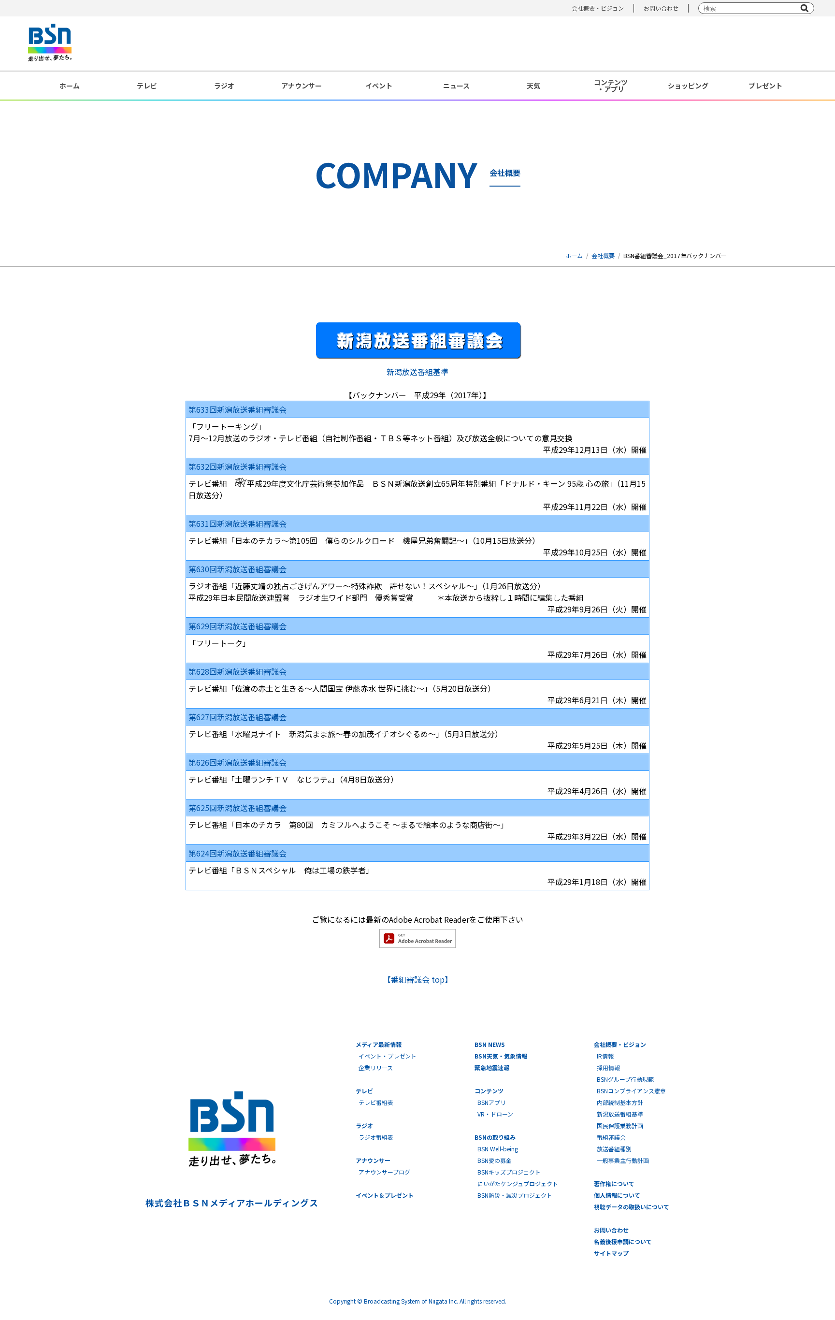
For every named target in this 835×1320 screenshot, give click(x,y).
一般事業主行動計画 (623, 1160)
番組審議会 (611, 1137)
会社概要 (603, 255)
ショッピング (688, 85)
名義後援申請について (623, 1241)
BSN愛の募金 (494, 1160)
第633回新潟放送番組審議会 (237, 409)
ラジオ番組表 (376, 1137)
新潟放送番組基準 (417, 371)
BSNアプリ (491, 1102)
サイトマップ (611, 1253)
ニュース (456, 85)
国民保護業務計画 (620, 1125)
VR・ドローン (495, 1114)
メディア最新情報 (379, 1044)
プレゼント (765, 85)
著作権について (614, 1183)
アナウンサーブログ (384, 1172)
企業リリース (376, 1067)
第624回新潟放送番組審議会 (237, 853)
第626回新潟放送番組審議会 (237, 762)
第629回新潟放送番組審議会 (237, 626)
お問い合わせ (661, 8)
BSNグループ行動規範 (625, 1079)
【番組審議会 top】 (417, 979)
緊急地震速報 (492, 1067)
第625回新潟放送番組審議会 (237, 807)
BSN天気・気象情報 (501, 1056)
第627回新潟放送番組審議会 (237, 717)
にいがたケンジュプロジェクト (517, 1183)
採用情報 (608, 1067)
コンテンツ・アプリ (611, 85)
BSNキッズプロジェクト (509, 1172)
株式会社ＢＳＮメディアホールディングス (231, 1202)
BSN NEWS (490, 1044)
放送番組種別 (614, 1149)
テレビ (147, 85)
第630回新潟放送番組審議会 (237, 569)
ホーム (69, 85)
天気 (533, 85)
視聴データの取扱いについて (631, 1207)
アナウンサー (301, 85)
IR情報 (605, 1056)
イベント (378, 85)
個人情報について (617, 1195)
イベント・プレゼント (388, 1056)
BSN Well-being (497, 1149)
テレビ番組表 (376, 1102)
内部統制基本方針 (620, 1102)
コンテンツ (489, 1091)
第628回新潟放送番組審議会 (237, 671)
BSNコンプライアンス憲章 (631, 1091)
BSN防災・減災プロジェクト (514, 1195)
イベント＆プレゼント (385, 1195)
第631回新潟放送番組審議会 (237, 523)
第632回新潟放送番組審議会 (237, 466)
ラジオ (224, 85)
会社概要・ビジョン (598, 8)
